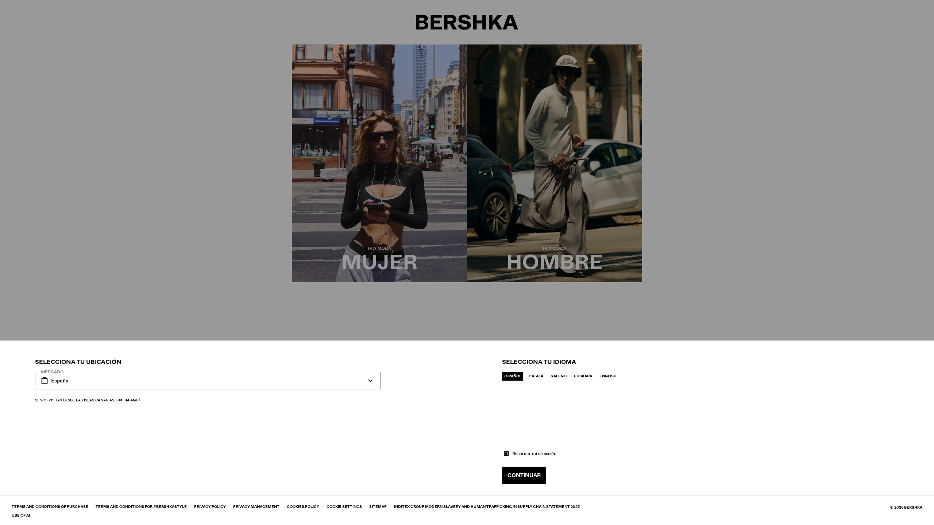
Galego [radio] (559, 376)
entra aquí (128, 400)
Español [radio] (512, 376)
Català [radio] (536, 376)
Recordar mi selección (534, 453)
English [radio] (608, 376)
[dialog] (467, 262)
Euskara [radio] (583, 376)
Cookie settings (344, 506)
